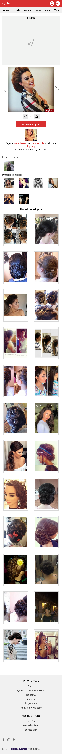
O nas (31, 686)
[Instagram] (8, 740)
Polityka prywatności (31, 707)
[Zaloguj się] (52, 3)
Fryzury (27, 10)
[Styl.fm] (8, 3)
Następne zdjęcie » (31, 124)
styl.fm (31, 721)
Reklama (31, 695)
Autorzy (31, 699)
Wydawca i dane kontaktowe (31, 690)
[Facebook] (3, 740)
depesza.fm (31, 729)
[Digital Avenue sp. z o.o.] (19, 749)
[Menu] (58, 3)
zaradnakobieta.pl (31, 725)
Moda (47, 10)
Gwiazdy (6, 10)
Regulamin (31, 703)
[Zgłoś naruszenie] (37, 116)
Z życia (38, 10)
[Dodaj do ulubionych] (25, 116)
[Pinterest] (14, 740)
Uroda (17, 10)
